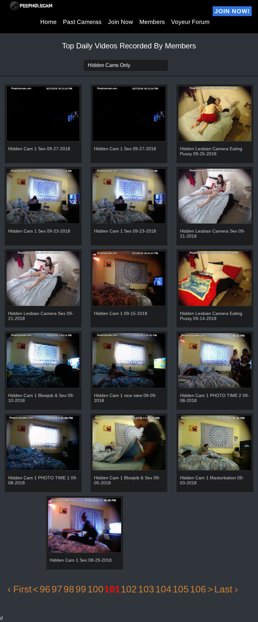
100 (95, 589)
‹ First (19, 589)
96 (45, 589)
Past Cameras (82, 22)
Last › (226, 589)
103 (146, 589)
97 (57, 589)
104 (163, 589)
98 (69, 589)
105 (181, 589)
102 (129, 589)
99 (81, 589)
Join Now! (232, 11)
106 (198, 589)
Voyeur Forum (190, 22)
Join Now (120, 22)
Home (48, 22)
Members (152, 22)
